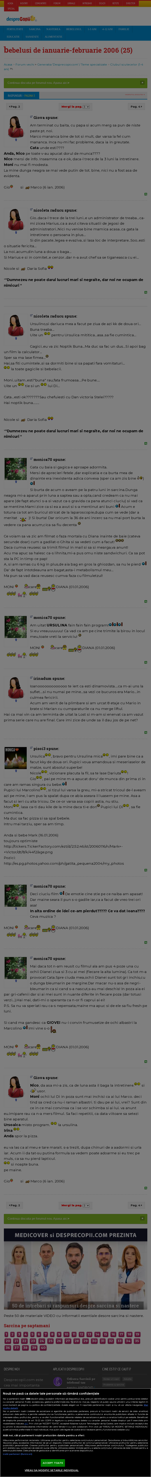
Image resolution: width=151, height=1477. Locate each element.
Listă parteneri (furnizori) (17, 1454)
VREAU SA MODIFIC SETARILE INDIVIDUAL (52, 1470)
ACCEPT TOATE (53, 1462)
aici (26, 1423)
